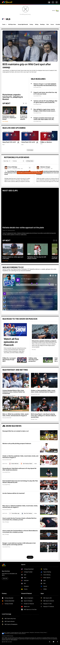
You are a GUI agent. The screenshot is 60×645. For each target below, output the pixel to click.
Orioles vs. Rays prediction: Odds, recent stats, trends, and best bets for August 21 (43, 391)
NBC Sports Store (25, 632)
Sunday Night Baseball (23, 24)
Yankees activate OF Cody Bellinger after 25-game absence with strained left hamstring (45, 101)
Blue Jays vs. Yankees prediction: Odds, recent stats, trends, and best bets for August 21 (20, 506)
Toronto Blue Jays (15, 513)
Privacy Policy (43, 632)
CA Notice (15, 633)
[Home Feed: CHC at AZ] (29, 136)
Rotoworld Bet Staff (35, 394)
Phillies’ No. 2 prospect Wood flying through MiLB (9, 359)
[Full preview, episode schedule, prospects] (45, 331)
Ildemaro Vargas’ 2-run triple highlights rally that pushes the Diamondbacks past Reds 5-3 (45, 84)
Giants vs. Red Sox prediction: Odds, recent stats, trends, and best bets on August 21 (20, 456)
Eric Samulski (12, 395)
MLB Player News (12, 24)
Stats (47, 24)
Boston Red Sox (14, 463)
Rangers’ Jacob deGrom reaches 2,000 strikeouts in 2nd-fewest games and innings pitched (19, 543)
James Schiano (5, 395)
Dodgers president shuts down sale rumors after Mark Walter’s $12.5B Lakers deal (44, 118)
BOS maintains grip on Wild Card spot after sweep (26, 66)
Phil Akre (34, 349)
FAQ (20, 632)
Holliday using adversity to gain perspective (33, 359)
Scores (52, 24)
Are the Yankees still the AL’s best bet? (13, 493)
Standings (42, 24)
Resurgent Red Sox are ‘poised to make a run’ (15, 431)
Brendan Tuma (34, 419)
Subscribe (5, 578)
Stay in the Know (6, 571)
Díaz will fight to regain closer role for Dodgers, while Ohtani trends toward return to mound (44, 110)
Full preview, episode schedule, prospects (44, 341)
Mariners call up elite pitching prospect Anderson (16, 443)
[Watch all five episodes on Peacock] (15, 329)
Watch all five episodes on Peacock (11, 341)
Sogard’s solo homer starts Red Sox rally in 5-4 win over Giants (45, 93)
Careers (8, 632)
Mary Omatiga (5, 522)
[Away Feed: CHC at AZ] (11, 136)
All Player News (29, 161)
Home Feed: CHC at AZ (28, 142)
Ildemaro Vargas (45, 167)
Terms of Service (22, 633)
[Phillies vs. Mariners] (48, 136)
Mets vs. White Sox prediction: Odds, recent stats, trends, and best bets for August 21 (15, 414)
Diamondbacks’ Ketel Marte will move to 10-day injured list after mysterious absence (19, 469)
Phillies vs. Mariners (46, 142)
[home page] (7, 2)
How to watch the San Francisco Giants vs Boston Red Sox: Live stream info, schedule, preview (19, 518)
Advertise (4, 632)
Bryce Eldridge (12, 167)
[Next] (26, 103)
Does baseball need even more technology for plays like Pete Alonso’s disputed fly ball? (20, 481)
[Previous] (24, 103)
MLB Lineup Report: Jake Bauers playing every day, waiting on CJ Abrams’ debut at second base (43, 415)
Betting (36, 24)
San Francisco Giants (27, 463)
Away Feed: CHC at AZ (9, 142)
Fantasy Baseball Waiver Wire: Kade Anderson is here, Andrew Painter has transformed (13, 392)
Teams (3, 24)
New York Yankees (28, 513)
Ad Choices (37, 632)
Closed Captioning (14, 632)
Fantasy (31, 24)
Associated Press (37, 87)
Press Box (32, 632)
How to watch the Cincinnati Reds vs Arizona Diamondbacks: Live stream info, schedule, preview (20, 531)
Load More (30, 557)
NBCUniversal (10, 635)
